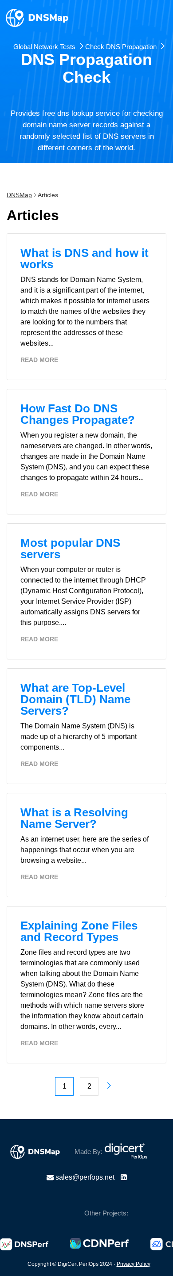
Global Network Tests (44, 45)
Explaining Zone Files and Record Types (79, 931)
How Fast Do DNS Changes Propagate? (77, 414)
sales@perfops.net (84, 1177)
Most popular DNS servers (70, 548)
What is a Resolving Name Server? (74, 818)
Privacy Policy (133, 1264)
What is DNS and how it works (84, 258)
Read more (39, 359)
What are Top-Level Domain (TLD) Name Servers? (75, 699)
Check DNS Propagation (121, 45)
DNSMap (19, 194)
